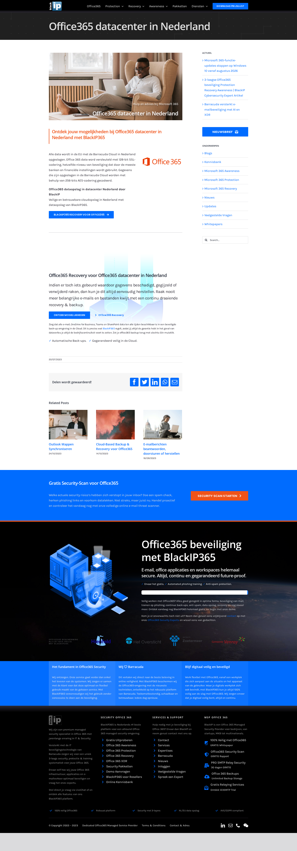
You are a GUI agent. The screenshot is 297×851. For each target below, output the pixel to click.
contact (231, 615)
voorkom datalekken (98, 500)
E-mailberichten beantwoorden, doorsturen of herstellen (161, 449)
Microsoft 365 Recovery (220, 188)
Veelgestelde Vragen (218, 215)
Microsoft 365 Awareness (221, 171)
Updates (210, 206)
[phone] (238, 825)
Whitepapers (213, 224)
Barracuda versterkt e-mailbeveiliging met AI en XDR (222, 109)
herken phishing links (64, 500)
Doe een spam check (157, 495)
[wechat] (246, 825)
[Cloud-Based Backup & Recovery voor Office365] (115, 424)
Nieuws (209, 197)
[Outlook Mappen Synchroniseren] (68, 424)
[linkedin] (223, 825)
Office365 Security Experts (163, 620)
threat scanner (148, 506)
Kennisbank (212, 162)
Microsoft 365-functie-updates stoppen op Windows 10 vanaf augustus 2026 (225, 65)
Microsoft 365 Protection (221, 180)
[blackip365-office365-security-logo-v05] (55, 717)
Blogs (208, 153)
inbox (137, 495)
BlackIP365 (109, 328)
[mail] (230, 825)
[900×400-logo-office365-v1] (161, 154)
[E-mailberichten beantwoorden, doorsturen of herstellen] (162, 424)
